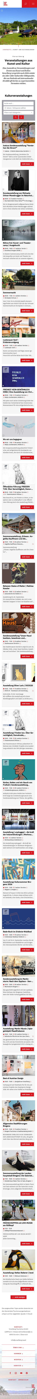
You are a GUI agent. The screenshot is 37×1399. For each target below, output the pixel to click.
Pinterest (27, 1373)
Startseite (7, 49)
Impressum (23, 1380)
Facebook (10, 1373)
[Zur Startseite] (30, 1386)
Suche (25, 4)
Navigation (33, 4)
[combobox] (18, 113)
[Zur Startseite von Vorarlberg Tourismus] (5, 3)
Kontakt (13, 1380)
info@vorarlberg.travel (18, 1340)
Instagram (16, 1373)
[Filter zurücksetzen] (21, 117)
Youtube (21, 1373)
